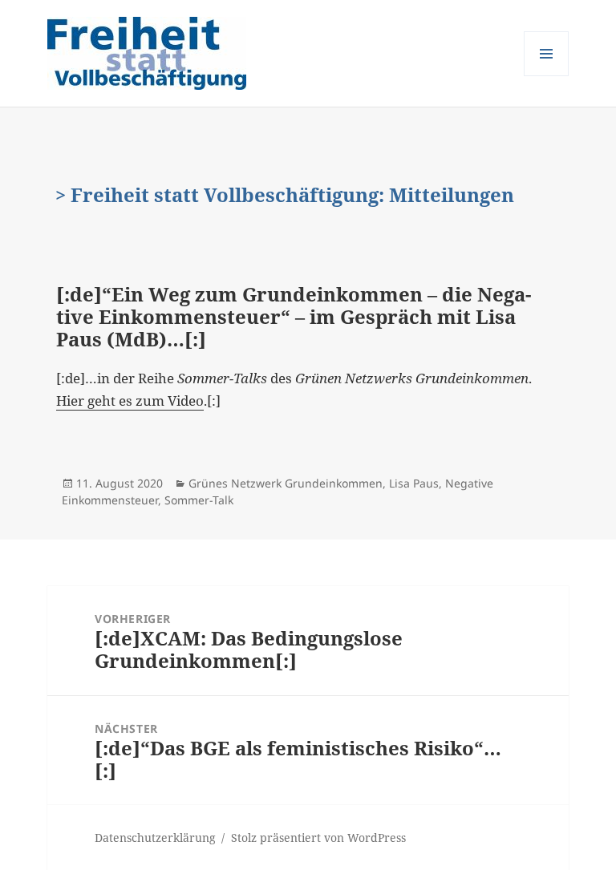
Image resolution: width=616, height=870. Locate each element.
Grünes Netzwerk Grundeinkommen (285, 483)
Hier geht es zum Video (130, 400)
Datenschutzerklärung (155, 837)
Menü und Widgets (547, 75)
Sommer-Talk (198, 500)
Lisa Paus (414, 483)
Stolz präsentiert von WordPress (318, 837)
